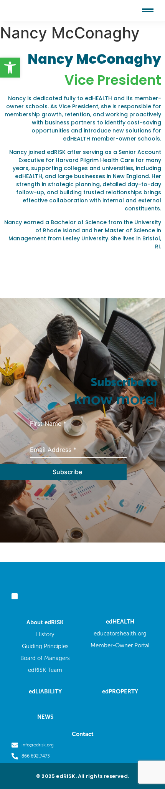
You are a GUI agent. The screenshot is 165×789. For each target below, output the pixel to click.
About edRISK (45, 622)
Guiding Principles (45, 646)
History (45, 634)
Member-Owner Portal (120, 645)
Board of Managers (45, 658)
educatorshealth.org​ (120, 633)
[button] (10, 68)
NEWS (45, 716)
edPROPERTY (120, 691)
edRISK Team (45, 670)
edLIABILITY (45, 691)
